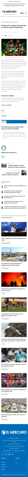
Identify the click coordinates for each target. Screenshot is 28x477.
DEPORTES (3, 467)
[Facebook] (2, 35)
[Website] (5, 157)
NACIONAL (3, 464)
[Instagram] (6, 454)
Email (2, 110)
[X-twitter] (12, 454)
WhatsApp (4, 115)
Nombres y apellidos (6, 105)
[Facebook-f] (2, 454)
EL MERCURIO (4, 474)
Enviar (3, 122)
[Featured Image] (14, 229)
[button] (21, 13)
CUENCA (3, 462)
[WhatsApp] (11, 35)
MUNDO (3, 469)
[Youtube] (9, 454)
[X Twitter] (8, 35)
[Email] (5, 35)
